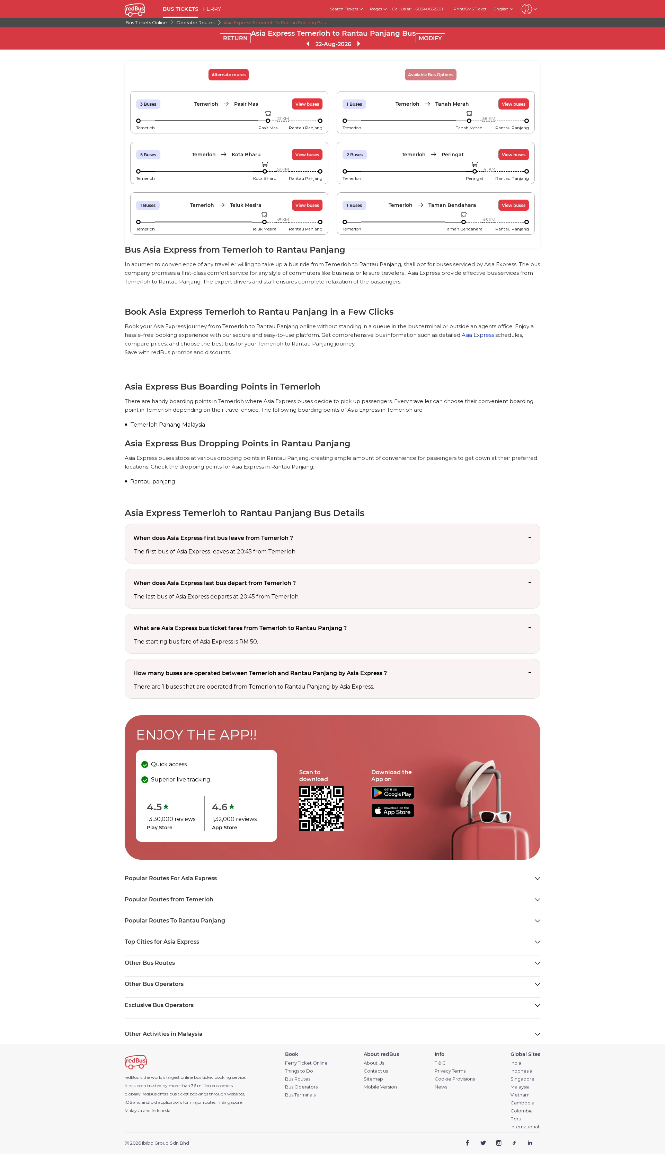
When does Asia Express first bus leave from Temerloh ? (213, 538)
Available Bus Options (430, 74)
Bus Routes (297, 1079)
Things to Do (299, 1071)
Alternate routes (229, 74)
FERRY (212, 9)
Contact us (376, 1071)
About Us (374, 1063)
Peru (516, 1119)
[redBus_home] (141, 9)
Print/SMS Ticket (470, 8)
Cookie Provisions (455, 1079)
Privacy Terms (450, 1071)
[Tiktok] (514, 1143)
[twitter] (483, 1143)
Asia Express (478, 335)
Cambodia (522, 1103)
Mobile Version (380, 1087)
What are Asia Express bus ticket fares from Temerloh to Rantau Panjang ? (240, 628)
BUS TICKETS (180, 9)
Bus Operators (301, 1087)
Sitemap (373, 1079)
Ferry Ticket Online (306, 1063)
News (441, 1087)
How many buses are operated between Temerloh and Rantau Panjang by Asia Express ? (260, 673)
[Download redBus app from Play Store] (392, 797)
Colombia (522, 1111)
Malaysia (520, 1087)
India (516, 1063)
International (525, 1127)
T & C (440, 1063)
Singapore (522, 1079)
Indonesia (521, 1071)
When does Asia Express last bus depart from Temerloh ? (214, 583)
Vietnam (520, 1095)
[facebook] (468, 1143)
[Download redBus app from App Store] (392, 815)
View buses (307, 104)
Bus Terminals (300, 1095)
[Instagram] (499, 1143)
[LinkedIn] (530, 1143)
